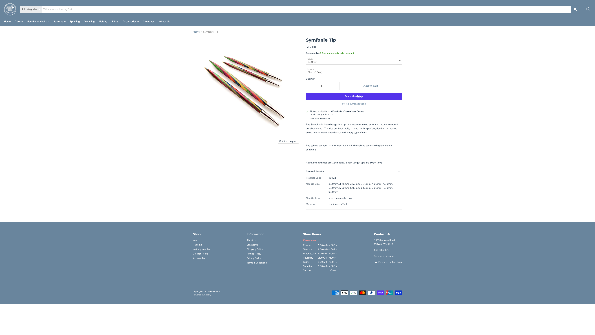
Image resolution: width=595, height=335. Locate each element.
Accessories (130, 21)
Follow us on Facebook (390, 262)
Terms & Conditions (257, 262)
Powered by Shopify (202, 294)
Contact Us (252, 244)
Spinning (75, 21)
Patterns (58, 21)
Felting (103, 21)
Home (7, 21)
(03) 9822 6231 (382, 250)
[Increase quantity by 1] (333, 86)
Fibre (115, 21)
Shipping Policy (255, 249)
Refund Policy (254, 253)
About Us (164, 21)
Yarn (18, 21)
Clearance (148, 21)
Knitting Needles (201, 249)
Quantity (310, 79)
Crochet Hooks (200, 253)
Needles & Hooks (37, 21)
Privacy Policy (254, 258)
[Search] (575, 9)
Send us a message (384, 256)
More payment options (354, 104)
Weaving (89, 21)
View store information (320, 119)
